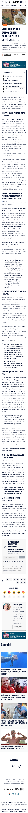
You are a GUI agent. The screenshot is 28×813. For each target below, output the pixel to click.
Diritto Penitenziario (15, 506)
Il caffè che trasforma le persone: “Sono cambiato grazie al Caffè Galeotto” (13, 79)
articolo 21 (17, 224)
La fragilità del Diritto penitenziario (13, 91)
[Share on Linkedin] (17, 579)
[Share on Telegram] (21, 579)
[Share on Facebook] (7, 579)
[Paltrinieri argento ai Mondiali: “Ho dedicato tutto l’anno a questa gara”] (14, 737)
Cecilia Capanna (7, 55)
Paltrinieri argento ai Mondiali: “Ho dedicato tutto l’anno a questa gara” (12, 747)
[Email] (21, 582)
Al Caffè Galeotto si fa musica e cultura (13, 83)
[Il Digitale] (14, 2)
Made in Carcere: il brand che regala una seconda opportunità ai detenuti (14, 533)
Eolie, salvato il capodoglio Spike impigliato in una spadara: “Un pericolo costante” (13, 671)
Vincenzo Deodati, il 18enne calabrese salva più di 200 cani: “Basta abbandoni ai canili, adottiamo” (14, 723)
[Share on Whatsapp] (14, 579)
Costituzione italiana (11, 481)
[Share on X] (10, 579)
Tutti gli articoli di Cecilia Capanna (18, 627)
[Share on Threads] (24, 579)
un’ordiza (12, 391)
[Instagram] (13, 766)
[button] (3, 2)
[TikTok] (19, 766)
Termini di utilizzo (20, 566)
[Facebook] (8, 766)
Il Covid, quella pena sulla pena (12, 86)
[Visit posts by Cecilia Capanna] (2, 55)
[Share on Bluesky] (17, 582)
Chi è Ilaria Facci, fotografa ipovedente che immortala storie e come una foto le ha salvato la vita (13, 697)
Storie (4, 24)
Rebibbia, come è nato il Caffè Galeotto (13, 76)
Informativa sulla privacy (8, 570)
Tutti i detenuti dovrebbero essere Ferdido (14, 89)
